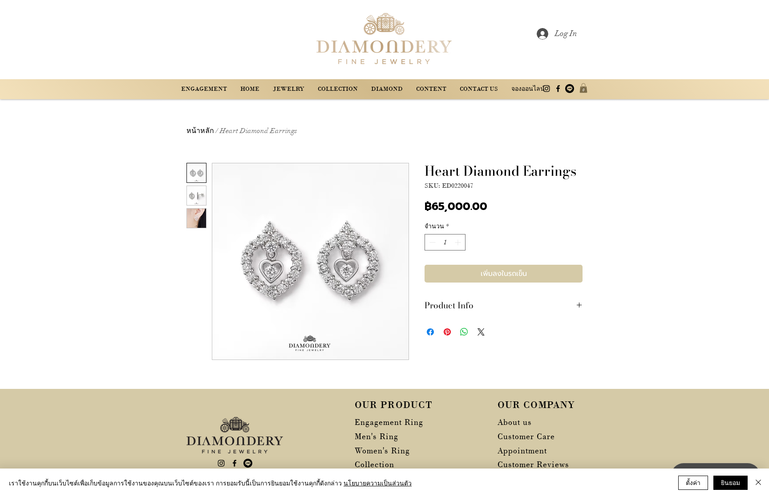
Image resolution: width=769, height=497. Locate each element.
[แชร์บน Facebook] (430, 332)
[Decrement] (431, 242)
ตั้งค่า (693, 482)
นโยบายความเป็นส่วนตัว (378, 482)
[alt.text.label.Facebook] (558, 88)
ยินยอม (730, 482)
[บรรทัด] (569, 88)
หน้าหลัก (200, 130)
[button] (431, 88)
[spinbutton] (445, 242)
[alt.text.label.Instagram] (546, 88)
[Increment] (458, 242)
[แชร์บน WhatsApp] (464, 332)
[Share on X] (481, 332)
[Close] (758, 483)
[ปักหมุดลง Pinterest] (447, 332)
